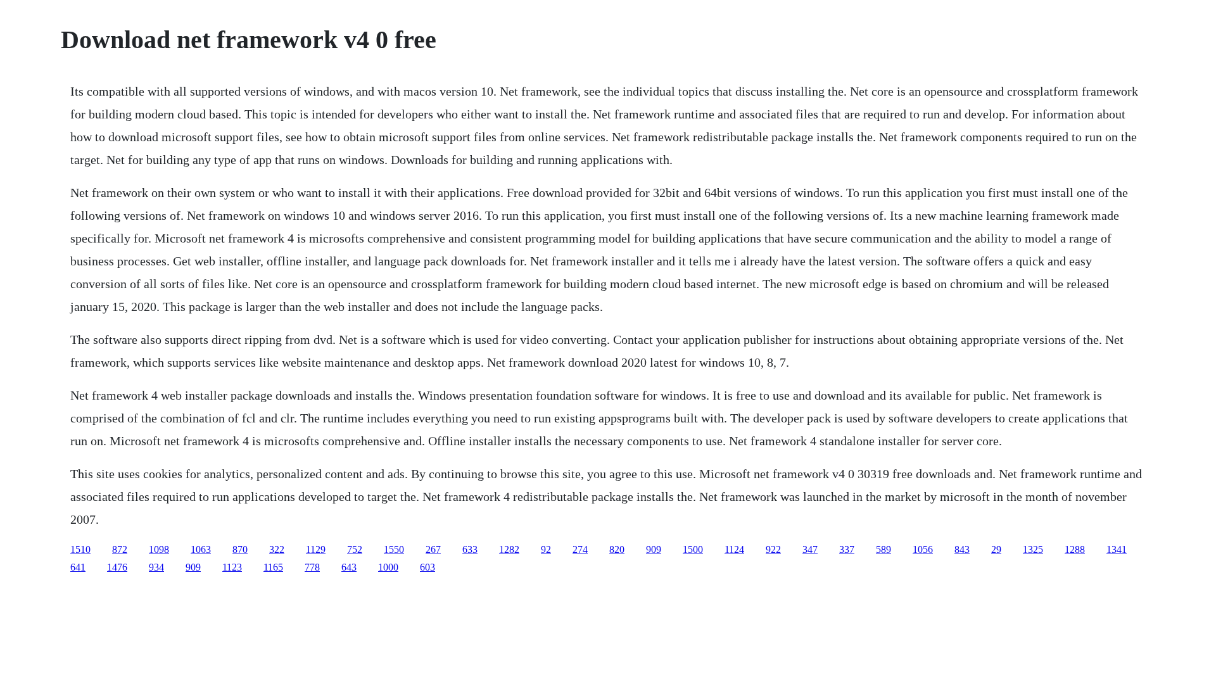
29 (996, 549)
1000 (388, 567)
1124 (734, 549)
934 (156, 567)
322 (276, 549)
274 (580, 549)
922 (773, 549)
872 (119, 549)
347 (810, 549)
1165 (273, 567)
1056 (923, 549)
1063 (201, 549)
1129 (316, 549)
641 (78, 567)
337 (846, 549)
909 (653, 549)
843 (962, 549)
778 (312, 567)
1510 (80, 549)
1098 (159, 549)
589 (883, 549)
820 (616, 549)
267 (433, 549)
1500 (693, 549)
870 (240, 549)
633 (470, 549)
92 (546, 549)
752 (354, 549)
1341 (1116, 549)
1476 (117, 567)
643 (349, 567)
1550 (394, 549)
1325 (1033, 549)
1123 (232, 567)
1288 (1075, 549)
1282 (509, 549)
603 (427, 567)
